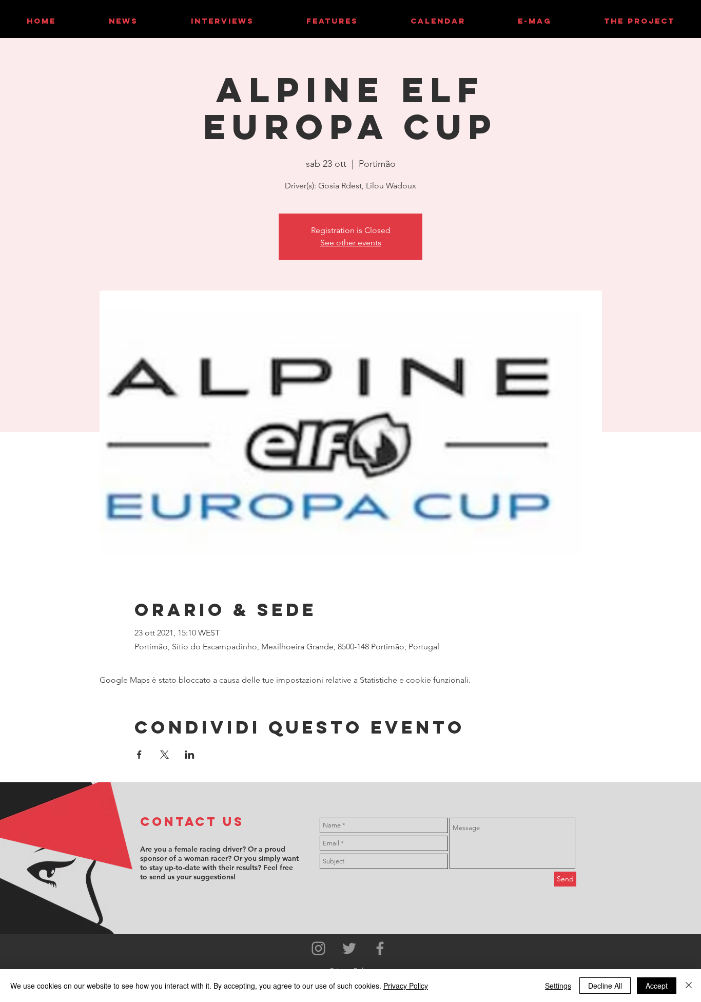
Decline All (605, 985)
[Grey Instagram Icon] (318, 948)
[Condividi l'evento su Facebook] (139, 754)
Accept (657, 985)
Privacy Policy (405, 985)
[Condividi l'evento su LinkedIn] (189, 754)
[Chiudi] (689, 985)
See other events (350, 242)
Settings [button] (558, 985)
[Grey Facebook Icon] (380, 948)
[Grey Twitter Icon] (349, 948)
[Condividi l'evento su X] (164, 754)
